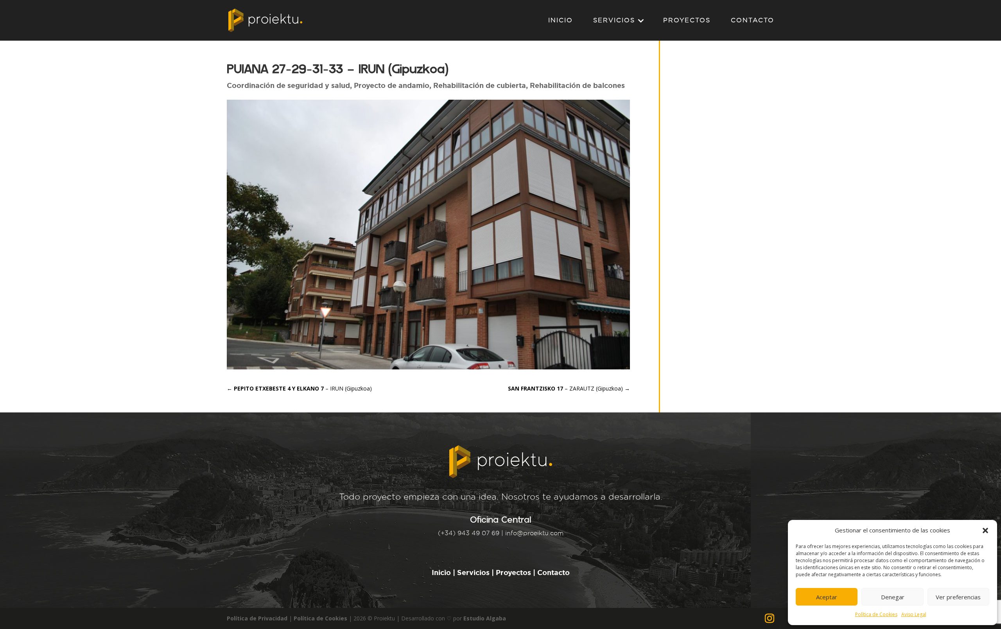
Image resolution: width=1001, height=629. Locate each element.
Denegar (892, 597)
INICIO (560, 20)
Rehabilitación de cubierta (479, 85)
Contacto (553, 572)
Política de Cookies (876, 614)
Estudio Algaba (484, 618)
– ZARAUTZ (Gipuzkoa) (569, 388)
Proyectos (513, 572)
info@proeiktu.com (534, 533)
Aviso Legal (913, 614)
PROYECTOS (686, 20)
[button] (985, 530)
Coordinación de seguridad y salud (288, 85)
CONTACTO (752, 20)
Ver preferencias (958, 597)
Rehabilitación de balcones (577, 85)
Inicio (442, 572)
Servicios (473, 572)
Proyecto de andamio (391, 85)
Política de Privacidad (257, 618)
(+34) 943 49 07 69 (468, 533)
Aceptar (826, 597)
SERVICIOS (614, 20)
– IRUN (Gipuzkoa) (299, 388)
